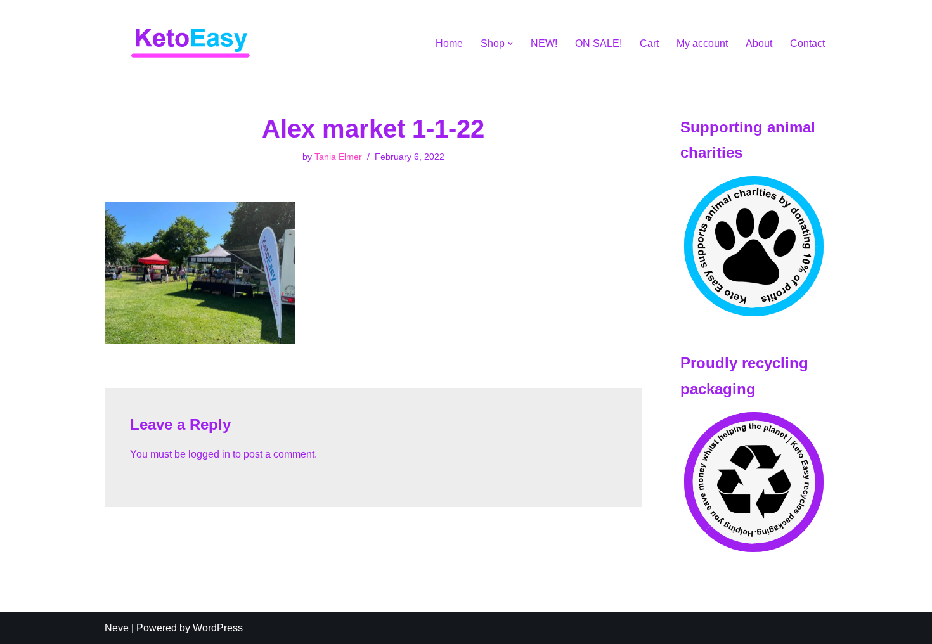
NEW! (544, 43)
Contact (807, 43)
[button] (510, 43)
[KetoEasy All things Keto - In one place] (190, 43)
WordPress (218, 627)
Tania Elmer (338, 156)
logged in (209, 454)
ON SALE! (598, 43)
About (759, 43)
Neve (117, 627)
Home (449, 43)
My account (702, 43)
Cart (649, 43)
